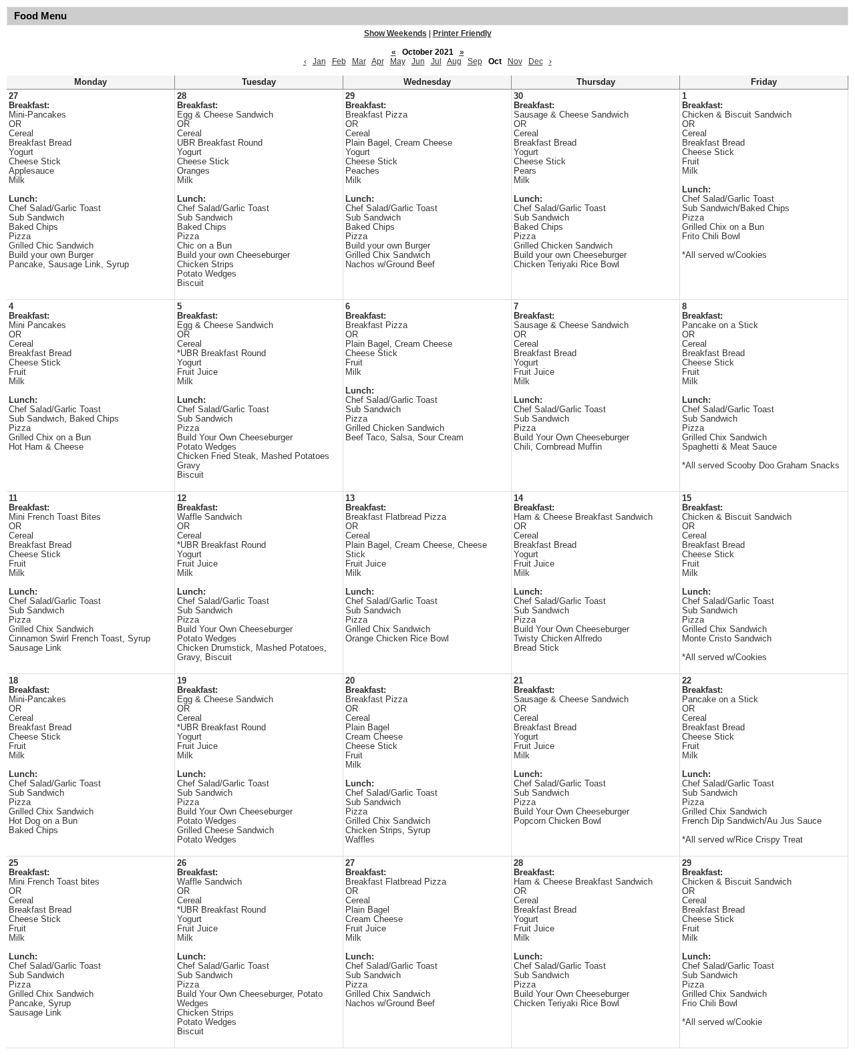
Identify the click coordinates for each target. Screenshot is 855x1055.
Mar (359, 61)
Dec (535, 61)
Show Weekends (395, 33)
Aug (454, 61)
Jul (436, 61)
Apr (377, 61)
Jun (418, 61)
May (397, 61)
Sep (475, 61)
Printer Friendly (462, 33)
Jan (319, 61)
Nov (515, 61)
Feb (339, 61)
